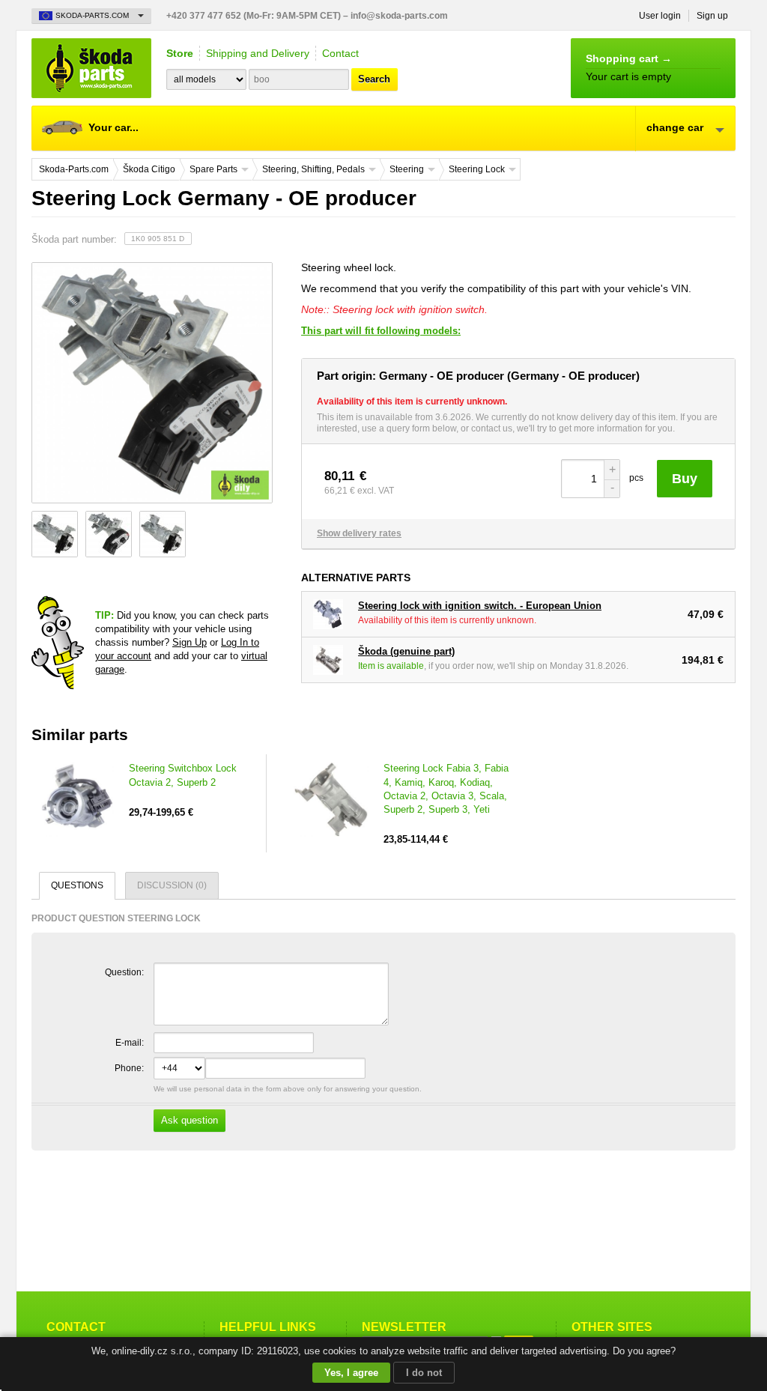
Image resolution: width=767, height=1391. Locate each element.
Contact (340, 53)
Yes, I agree (351, 1372)
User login (660, 15)
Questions (77, 885)
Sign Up (189, 642)
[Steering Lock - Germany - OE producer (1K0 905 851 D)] (151, 382)
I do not (424, 1372)
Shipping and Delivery (257, 53)
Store (179, 53)
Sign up (712, 15)
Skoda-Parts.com (91, 68)
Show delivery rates (359, 533)
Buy (684, 478)
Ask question (189, 1120)
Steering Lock (477, 169)
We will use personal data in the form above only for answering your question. (286, 1105)
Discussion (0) (172, 885)
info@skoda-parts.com (399, 15)
